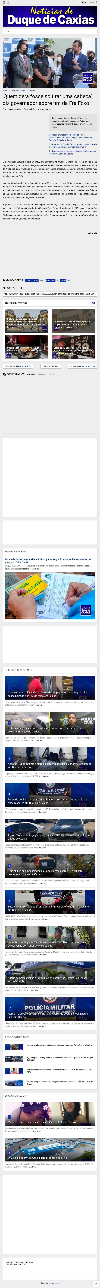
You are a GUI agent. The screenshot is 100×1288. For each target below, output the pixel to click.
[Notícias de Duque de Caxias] (50, 25)
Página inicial (51, 366)
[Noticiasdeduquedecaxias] (12, 2)
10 (9, 1008)
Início (5, 91)
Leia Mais (39, 705)
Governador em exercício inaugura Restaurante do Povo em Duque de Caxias (72, 152)
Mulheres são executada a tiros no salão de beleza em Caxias (43, 1122)
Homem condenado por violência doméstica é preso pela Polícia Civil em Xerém (59, 1045)
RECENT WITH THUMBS (17, 1037)
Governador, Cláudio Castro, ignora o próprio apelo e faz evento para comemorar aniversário (73, 145)
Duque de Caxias (18, 91)
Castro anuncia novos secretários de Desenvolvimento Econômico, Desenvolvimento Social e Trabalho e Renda (70, 138)
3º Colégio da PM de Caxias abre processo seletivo (37, 1157)
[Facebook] (4, 2)
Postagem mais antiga (82, 366)
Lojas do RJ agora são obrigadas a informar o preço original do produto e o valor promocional (73, 351)
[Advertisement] (24, 132)
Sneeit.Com (55, 1283)
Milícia (32, 91)
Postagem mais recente (18, 366)
